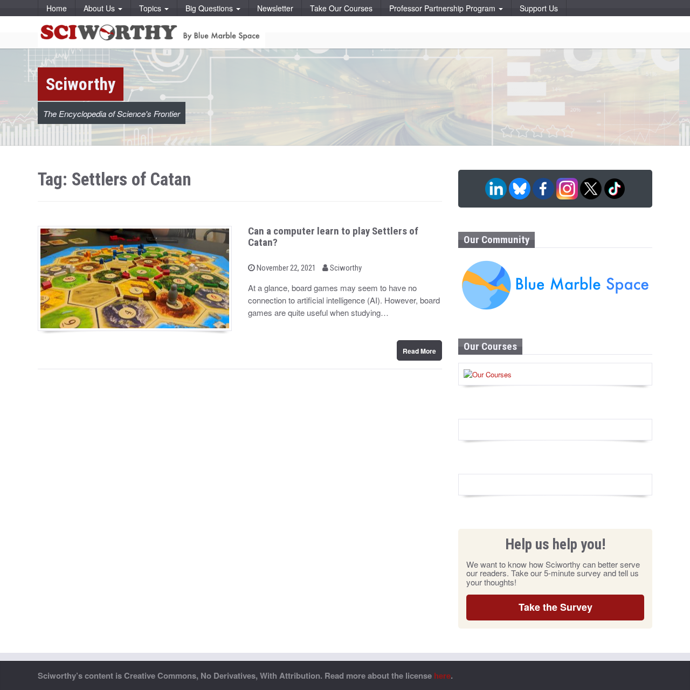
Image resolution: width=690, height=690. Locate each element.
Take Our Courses (341, 8)
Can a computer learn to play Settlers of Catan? (333, 237)
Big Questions (210, 8)
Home (56, 8)
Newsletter (275, 8)
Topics (151, 8)
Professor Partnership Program (443, 8)
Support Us (539, 8)
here (442, 675)
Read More (419, 351)
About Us (100, 8)
